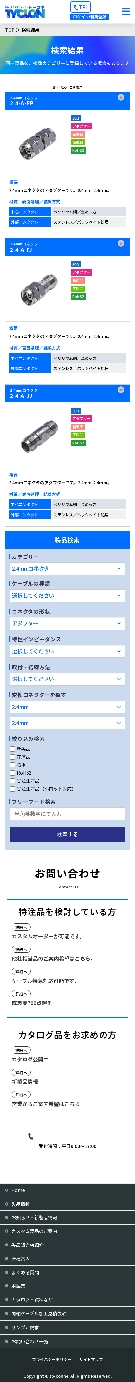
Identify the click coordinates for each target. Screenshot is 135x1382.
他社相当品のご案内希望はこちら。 (54, 958)
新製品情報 (25, 1081)
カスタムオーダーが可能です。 (48, 936)
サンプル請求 (25, 1327)
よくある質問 (25, 1272)
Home (18, 1190)
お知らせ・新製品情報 (34, 1217)
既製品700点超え (32, 1003)
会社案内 (20, 1258)
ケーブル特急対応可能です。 (45, 981)
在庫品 (23, 756)
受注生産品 (28, 780)
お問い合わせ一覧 (29, 1341)
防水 (21, 764)
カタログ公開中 (30, 1059)
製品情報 (20, 1204)
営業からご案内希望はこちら (46, 1104)
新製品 (23, 749)
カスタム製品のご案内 (34, 1231)
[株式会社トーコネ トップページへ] (24, 11)
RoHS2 (24, 772)
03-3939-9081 (72, 1136)
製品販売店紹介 (27, 1245)
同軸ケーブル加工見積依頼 (38, 1313)
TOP (10, 30)
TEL (83, 7)
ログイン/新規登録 (89, 16)
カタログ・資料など (32, 1299)
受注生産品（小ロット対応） (46, 788)
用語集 (18, 1285)
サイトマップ (91, 1359)
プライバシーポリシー (51, 1359)
